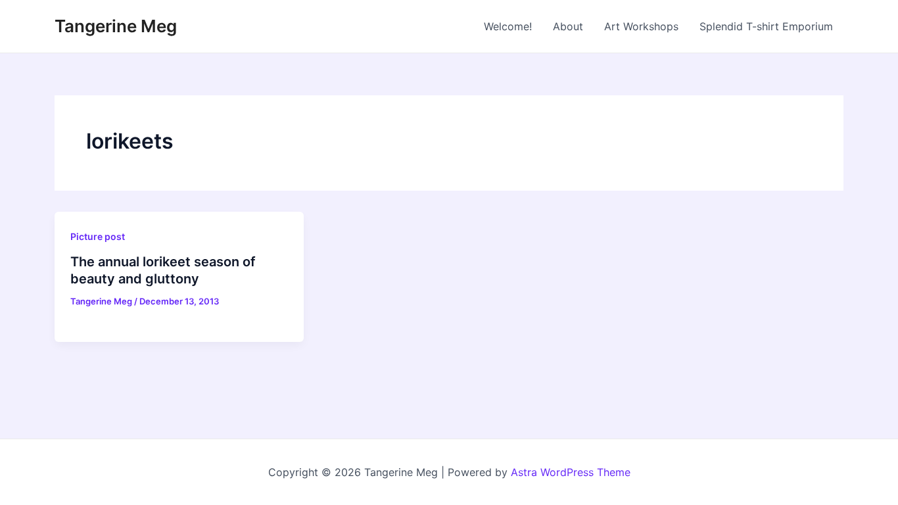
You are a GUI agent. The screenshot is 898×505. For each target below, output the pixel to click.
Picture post (97, 236)
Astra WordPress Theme (570, 472)
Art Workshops (641, 26)
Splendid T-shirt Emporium (766, 26)
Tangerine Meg (116, 26)
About (568, 26)
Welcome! (508, 26)
